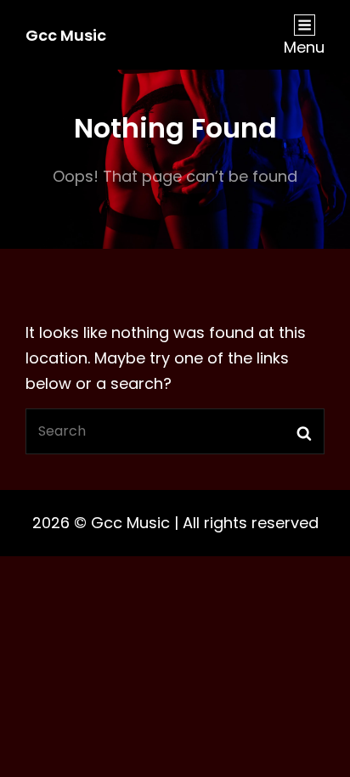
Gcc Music (65, 35)
